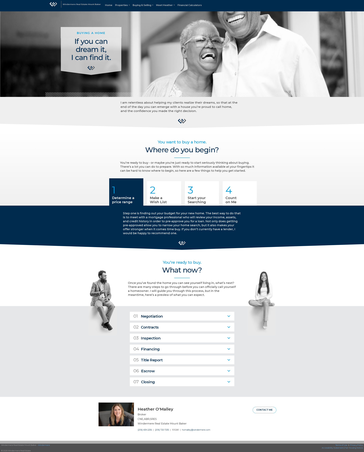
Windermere (44, 445)
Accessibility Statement (333, 448)
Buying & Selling (143, 7)
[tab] (182, 316)
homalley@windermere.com (196, 430)
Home (108, 5)
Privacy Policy (356, 445)
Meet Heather (166, 7)
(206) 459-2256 (145, 430)
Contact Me (264, 410)
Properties (123, 7)
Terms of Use (341, 445)
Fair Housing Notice (354, 448)
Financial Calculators (190, 5)
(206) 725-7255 (162, 430)
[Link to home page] (53, 5)
